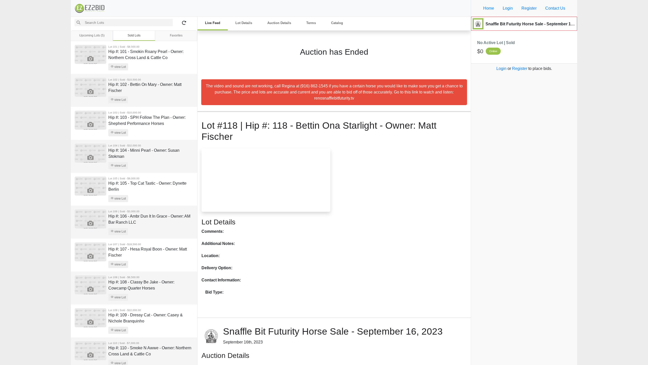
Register (519, 68)
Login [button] (508, 8)
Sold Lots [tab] (134, 35)
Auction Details (279, 23)
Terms (311, 23)
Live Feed (212, 23)
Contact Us (555, 8)
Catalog (337, 23)
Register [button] (529, 8)
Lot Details (243, 23)
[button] (211, 180)
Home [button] (488, 8)
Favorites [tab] (176, 35)
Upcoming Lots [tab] (92, 35)
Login (501, 68)
